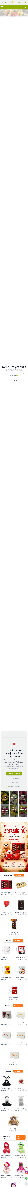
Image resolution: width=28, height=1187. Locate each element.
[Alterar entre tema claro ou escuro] (25, 2)
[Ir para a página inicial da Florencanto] (14, 2)
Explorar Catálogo (14, 773)
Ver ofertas (14, 380)
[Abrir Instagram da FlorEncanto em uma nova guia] (26, 1173)
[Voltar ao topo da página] (26, 1183)
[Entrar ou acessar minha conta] (2, 2)
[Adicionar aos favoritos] (9, 894)
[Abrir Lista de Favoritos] (26, 1167)
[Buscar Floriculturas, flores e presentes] (19, 2)
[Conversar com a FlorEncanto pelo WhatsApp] (26, 1178)
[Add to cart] (11, 894)
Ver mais (18, 875)
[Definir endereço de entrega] (5, 2)
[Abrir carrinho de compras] (22, 2)
